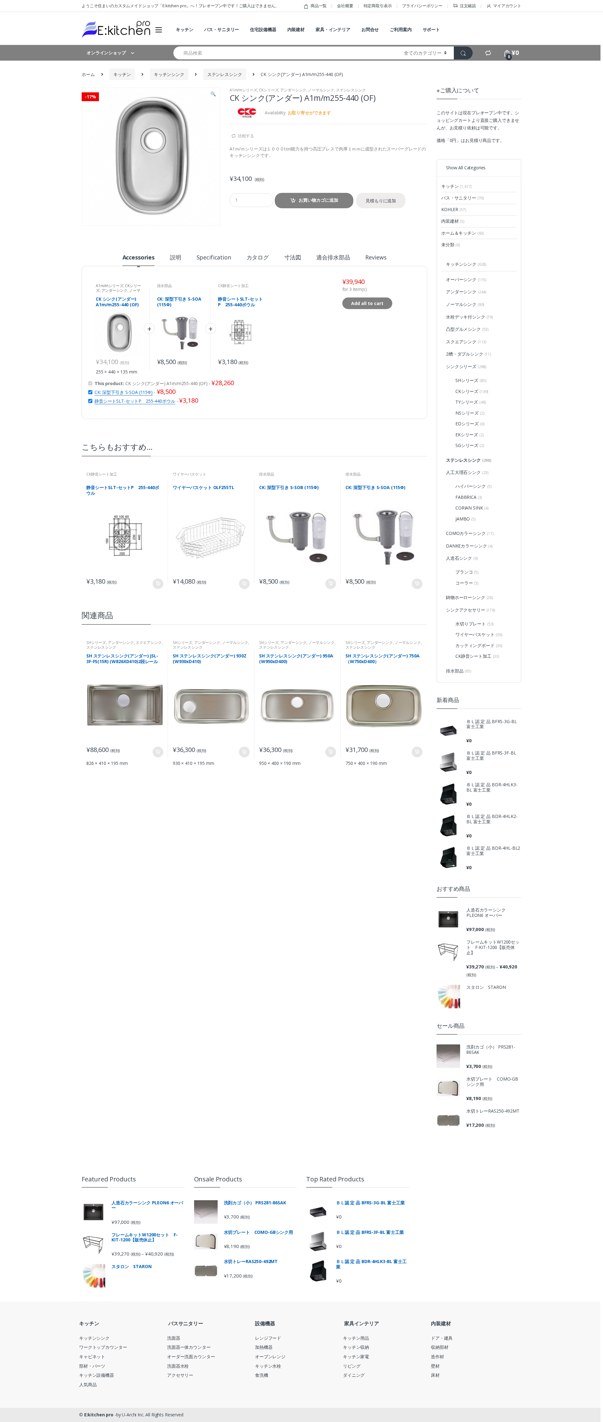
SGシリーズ (469, 445)
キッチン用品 (356, 1338)
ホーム (88, 74)
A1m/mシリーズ (243, 90)
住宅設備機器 (263, 29)
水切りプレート (474, 624)
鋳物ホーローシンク (469, 597)
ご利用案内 (400, 29)
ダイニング (354, 1375)
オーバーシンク (466, 279)
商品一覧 (319, 5)
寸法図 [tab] (292, 257)
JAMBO (465, 519)
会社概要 (345, 5)
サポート (431, 29)
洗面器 (173, 1338)
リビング (351, 1366)
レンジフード (268, 1338)
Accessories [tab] (138, 257)
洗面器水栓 (178, 1366)
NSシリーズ (470, 413)
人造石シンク (462, 558)
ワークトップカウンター (103, 1347)
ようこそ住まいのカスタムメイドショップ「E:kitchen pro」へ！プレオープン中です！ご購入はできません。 (180, 5)
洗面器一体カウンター (189, 1347)
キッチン (184, 29)
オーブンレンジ (270, 1356)
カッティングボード (479, 645)
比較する (246, 136)
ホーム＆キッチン (462, 233)
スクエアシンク (149, 642)
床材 (435, 1375)
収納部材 (439, 1347)
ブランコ (467, 572)
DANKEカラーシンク (469, 546)
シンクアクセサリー (470, 610)
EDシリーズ (470, 424)
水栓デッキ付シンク (469, 317)
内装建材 (296, 29)
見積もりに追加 (381, 201)
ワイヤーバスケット (189, 474)
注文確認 (468, 5)
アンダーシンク (293, 90)
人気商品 (87, 1384)
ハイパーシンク (473, 486)
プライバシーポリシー (422, 5)
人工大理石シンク (467, 472)
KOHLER (453, 209)
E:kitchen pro (98, 1415)
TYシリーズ (470, 402)
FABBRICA (468, 497)
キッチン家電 (356, 1356)
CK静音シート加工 (233, 285)
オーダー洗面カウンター (191, 1356)
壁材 (435, 1366)
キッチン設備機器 (96, 1375)
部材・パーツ (92, 1366)
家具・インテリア (333, 29)
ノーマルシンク (321, 90)
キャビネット (92, 1356)
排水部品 (164, 285)
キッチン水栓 (268, 1366)
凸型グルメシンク (467, 329)
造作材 (437, 1356)
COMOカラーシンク (470, 533)
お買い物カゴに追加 (318, 200)
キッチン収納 (356, 1347)
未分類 (450, 245)
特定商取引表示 (378, 5)
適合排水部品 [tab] (333, 257)
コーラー (467, 583)
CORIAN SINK (472, 508)
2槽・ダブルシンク (468, 354)
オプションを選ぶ (330, 584)
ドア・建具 (442, 1338)
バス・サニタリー (221, 29)
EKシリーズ (469, 435)
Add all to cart (367, 303)
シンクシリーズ (466, 366)
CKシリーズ (268, 90)
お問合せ (370, 29)
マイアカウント (507, 5)
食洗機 (261, 1375)
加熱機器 (263, 1347)
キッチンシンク (169, 74)
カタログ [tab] (258, 257)
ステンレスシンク (224, 74)
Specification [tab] (214, 257)
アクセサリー (180, 1375)
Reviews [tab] (375, 257)
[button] (213, 94)
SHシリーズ (96, 642)
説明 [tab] (175, 257)
